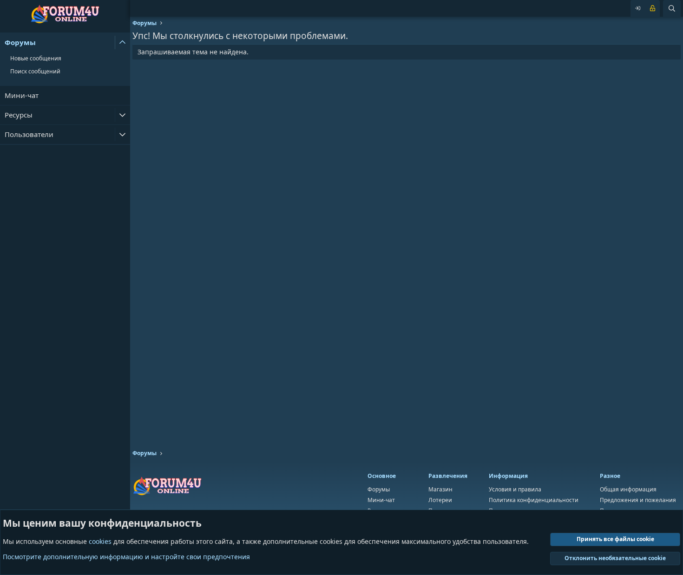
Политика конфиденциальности (533, 500)
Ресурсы (19, 114)
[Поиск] (672, 8)
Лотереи (440, 500)
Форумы (20, 42)
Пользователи (29, 134)
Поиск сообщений (35, 71)
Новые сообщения (35, 58)
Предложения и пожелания (638, 500)
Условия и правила (515, 489)
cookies (100, 541)
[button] (122, 42)
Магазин (440, 489)
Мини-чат (22, 95)
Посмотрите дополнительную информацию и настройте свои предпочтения (126, 556)
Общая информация (628, 489)
